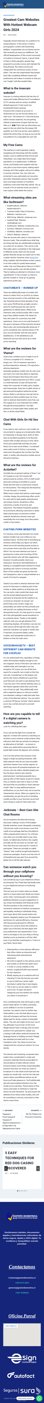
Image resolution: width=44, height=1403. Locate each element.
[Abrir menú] (39, 4)
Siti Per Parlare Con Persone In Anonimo (33, 1114)
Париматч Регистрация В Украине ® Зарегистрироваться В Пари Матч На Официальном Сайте (11, 1120)
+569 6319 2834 (22, 1283)
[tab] (17, 1190)
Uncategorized (8, 15)
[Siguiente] (38, 1168)
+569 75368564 (22, 1293)
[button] (39, 1398)
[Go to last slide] (6, 1168)
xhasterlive (34, 257)
